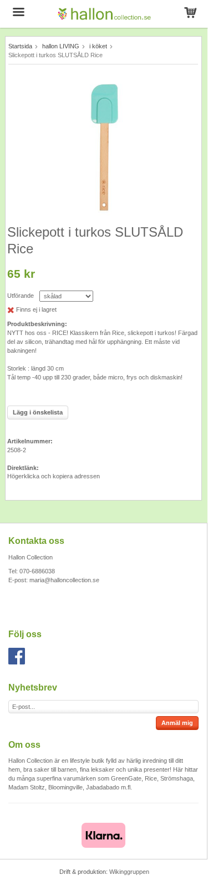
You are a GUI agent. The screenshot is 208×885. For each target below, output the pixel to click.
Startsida (20, 46)
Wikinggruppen (129, 871)
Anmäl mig (177, 722)
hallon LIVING (60, 46)
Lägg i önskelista (38, 412)
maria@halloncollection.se (64, 580)
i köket (98, 46)
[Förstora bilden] (103, 146)
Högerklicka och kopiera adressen (53, 476)
